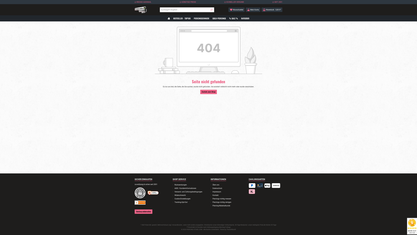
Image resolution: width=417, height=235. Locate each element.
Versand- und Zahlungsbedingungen (188, 192)
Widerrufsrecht (180, 195)
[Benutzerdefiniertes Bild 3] (140, 203)
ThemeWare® (231, 229)
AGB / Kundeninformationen (185, 188)
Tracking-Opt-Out (181, 202)
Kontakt (215, 195)
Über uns (216, 185)
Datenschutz (217, 188)
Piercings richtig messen (222, 199)
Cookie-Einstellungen (182, 199)
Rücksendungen (181, 185)
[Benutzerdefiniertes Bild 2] (153, 193)
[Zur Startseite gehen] (141, 9)
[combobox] (184, 9)
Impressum (217, 192)
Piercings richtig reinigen (222, 202)
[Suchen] (211, 9)
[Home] (169, 18)
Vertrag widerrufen (143, 212)
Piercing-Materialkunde (221, 206)
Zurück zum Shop (208, 92)
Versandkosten (177, 225)
